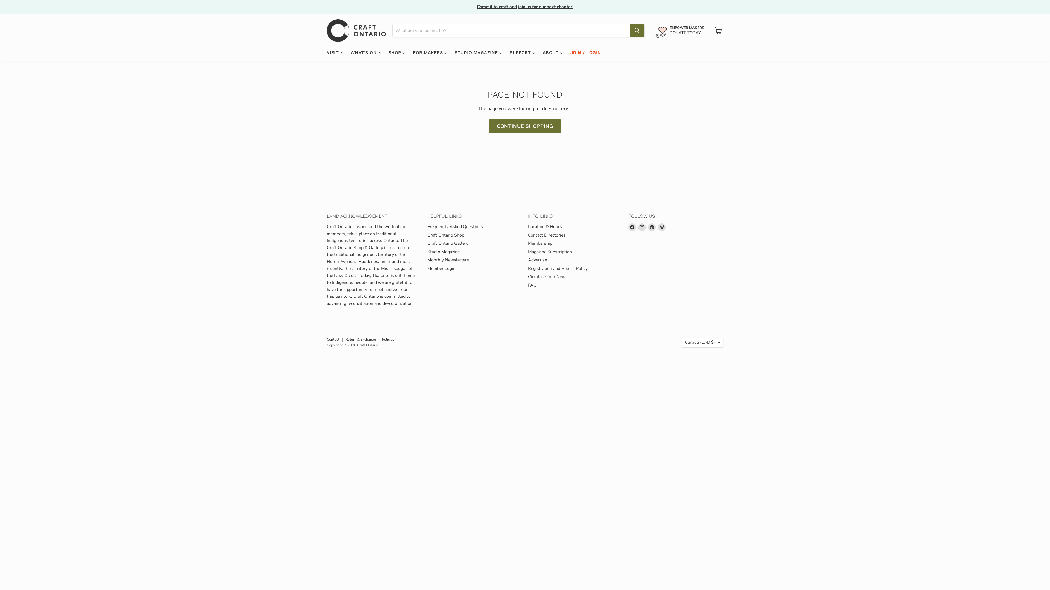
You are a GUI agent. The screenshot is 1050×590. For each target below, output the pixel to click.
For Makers (428, 52)
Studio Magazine (477, 52)
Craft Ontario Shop (445, 235)
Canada (700, 342)
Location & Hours (545, 227)
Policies (388, 339)
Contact (333, 339)
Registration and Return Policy (558, 269)
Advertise (537, 260)
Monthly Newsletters (448, 260)
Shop (395, 52)
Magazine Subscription (550, 252)
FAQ (532, 285)
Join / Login (585, 52)
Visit (333, 52)
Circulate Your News (548, 277)
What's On (364, 52)
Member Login (441, 269)
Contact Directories (546, 235)
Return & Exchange (360, 339)
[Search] (637, 30)
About (551, 52)
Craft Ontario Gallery (447, 243)
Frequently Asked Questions (455, 227)
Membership (540, 243)
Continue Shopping (525, 126)
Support (521, 52)
